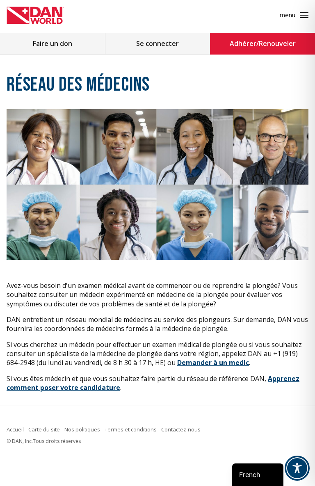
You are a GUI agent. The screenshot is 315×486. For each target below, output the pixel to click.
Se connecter (157, 43)
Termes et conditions (131, 429)
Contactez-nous (181, 429)
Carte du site (44, 429)
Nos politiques (82, 429)
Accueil (15, 429)
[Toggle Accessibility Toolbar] (297, 468)
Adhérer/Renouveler (263, 43)
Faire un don (52, 43)
